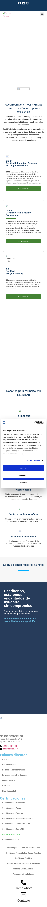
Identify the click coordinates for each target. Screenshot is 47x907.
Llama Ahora (23, 888)
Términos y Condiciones (23, 874)
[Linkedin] (23, 3)
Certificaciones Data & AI (13, 813)
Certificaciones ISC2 (11, 834)
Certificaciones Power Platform (16, 824)
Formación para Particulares (14, 775)
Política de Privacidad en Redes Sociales (23, 853)
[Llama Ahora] (23, 882)
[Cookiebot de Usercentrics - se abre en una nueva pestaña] (34, 422)
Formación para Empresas (13, 770)
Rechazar (23, 483)
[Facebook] (19, 3)
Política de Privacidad (30, 848)
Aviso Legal (12, 848)
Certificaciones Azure (11, 808)
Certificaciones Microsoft (13, 803)
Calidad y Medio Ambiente (24, 869)
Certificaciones (9, 764)
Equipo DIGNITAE (9, 780)
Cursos (5, 759)
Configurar (22, 475)
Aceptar (23, 468)
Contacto (6, 786)
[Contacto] (23, 895)
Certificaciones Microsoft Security (17, 818)
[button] (42, 14)
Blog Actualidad (9, 791)
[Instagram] (27, 3)
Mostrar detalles (33, 461)
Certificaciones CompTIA (13, 829)
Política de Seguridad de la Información (23, 863)
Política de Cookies (23, 858)
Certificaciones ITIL (10, 840)
